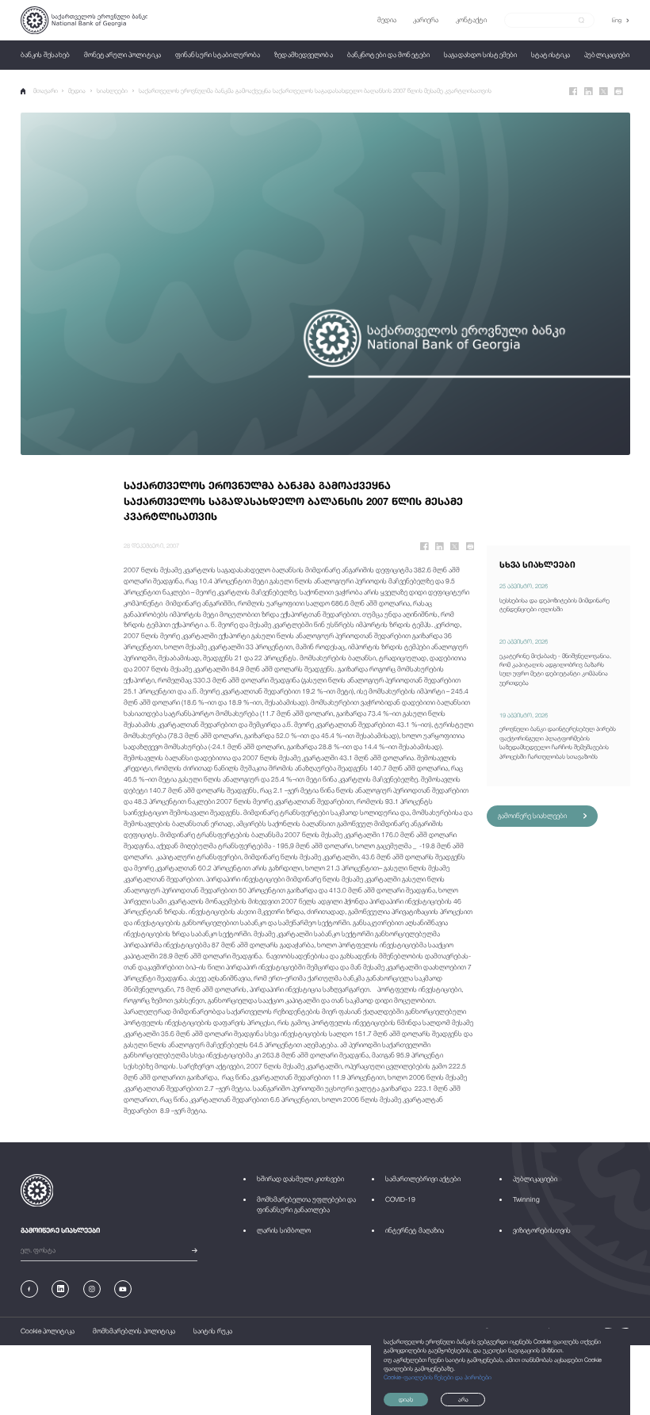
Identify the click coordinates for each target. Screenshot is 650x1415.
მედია (77, 90)
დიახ (406, 1399)
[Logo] (84, 20)
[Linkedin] (588, 91)
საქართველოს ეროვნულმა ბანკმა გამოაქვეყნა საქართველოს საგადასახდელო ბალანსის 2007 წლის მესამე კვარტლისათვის (315, 90)
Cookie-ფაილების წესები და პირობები (437, 1377)
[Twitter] (603, 91)
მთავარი (45, 90)
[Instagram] (92, 1289)
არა (463, 1399)
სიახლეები (112, 90)
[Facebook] (573, 91)
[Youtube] (123, 1289)
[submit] (581, 20)
